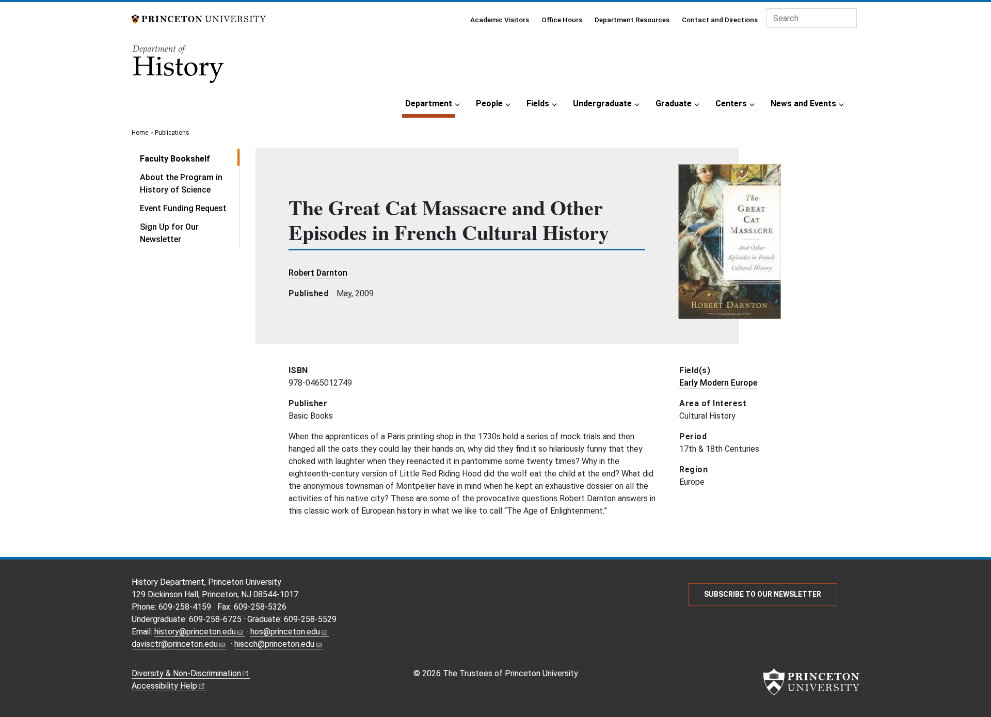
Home (140, 132)
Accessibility (164, 686)
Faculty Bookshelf (189, 158)
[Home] (179, 67)
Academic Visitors (499, 19)
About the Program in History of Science (181, 183)
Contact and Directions (720, 19)
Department (430, 103)
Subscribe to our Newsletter (762, 594)
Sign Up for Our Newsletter (169, 233)
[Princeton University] (199, 18)
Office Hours (561, 19)
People (489, 103)
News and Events (803, 103)
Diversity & (186, 673)
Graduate (674, 103)
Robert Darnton (318, 273)
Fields (537, 103)
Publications (172, 132)
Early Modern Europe (718, 383)
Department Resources (632, 19)
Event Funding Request (183, 208)
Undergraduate (602, 103)
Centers (731, 103)
